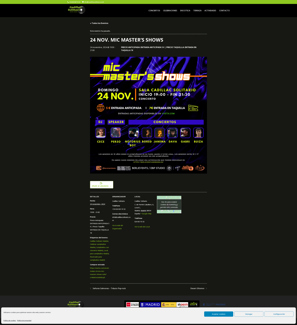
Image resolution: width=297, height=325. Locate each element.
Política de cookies (9, 321)
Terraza (197, 11)
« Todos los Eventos (99, 23)
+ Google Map (145, 213)
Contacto (224, 11)
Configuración (279, 314)
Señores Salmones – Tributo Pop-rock (109, 288)
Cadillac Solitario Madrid (99, 241)
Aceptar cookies (218, 314)
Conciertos (154, 11)
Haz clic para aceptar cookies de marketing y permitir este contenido (169, 204)
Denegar (248, 314)
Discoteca (185, 11)
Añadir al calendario (100, 186)
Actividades (210, 11)
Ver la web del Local (142, 227)
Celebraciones (170, 11)
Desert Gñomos (197, 288)
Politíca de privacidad (24, 321)
